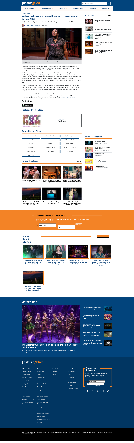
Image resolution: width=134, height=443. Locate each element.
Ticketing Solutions (73, 388)
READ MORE (103, 236)
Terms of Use (55, 436)
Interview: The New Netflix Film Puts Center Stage (101, 263)
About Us (70, 385)
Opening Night (41, 377)
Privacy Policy (48, 436)
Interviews (40, 381)
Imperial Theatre (99, 155)
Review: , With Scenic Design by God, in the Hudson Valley (33, 288)
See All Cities (25, 407)
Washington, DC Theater (28, 399)
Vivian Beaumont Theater (101, 167)
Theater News (26, 13)
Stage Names (71, 371)
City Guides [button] (62, 8)
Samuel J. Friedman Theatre (102, 150)
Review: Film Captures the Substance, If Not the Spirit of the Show (78, 262)
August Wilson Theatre (101, 143)
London (54, 374)
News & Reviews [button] (46, 8)
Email (37, 225)
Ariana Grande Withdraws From (56, 262)
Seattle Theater (26, 396)
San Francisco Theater (27, 393)
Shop (69, 374)
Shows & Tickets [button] (29, 8)
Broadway (37, 25)
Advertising (71, 377)
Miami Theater (25, 387)
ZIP (59, 224)
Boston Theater (26, 381)
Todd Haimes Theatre (100, 161)
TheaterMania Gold (78, 8)
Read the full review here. (67, 98)
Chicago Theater (26, 374)
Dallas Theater (41, 393)
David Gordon (29, 25)
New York (55, 371)
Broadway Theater (26, 371)
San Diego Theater (42, 410)
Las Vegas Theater (26, 384)
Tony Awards (105, 8)
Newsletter (93, 8)
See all (110, 15)
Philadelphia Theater (27, 390)
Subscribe (78, 224)
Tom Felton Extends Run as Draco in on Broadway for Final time (33, 262)
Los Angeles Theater (27, 377)
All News (39, 422)
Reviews (39, 374)
